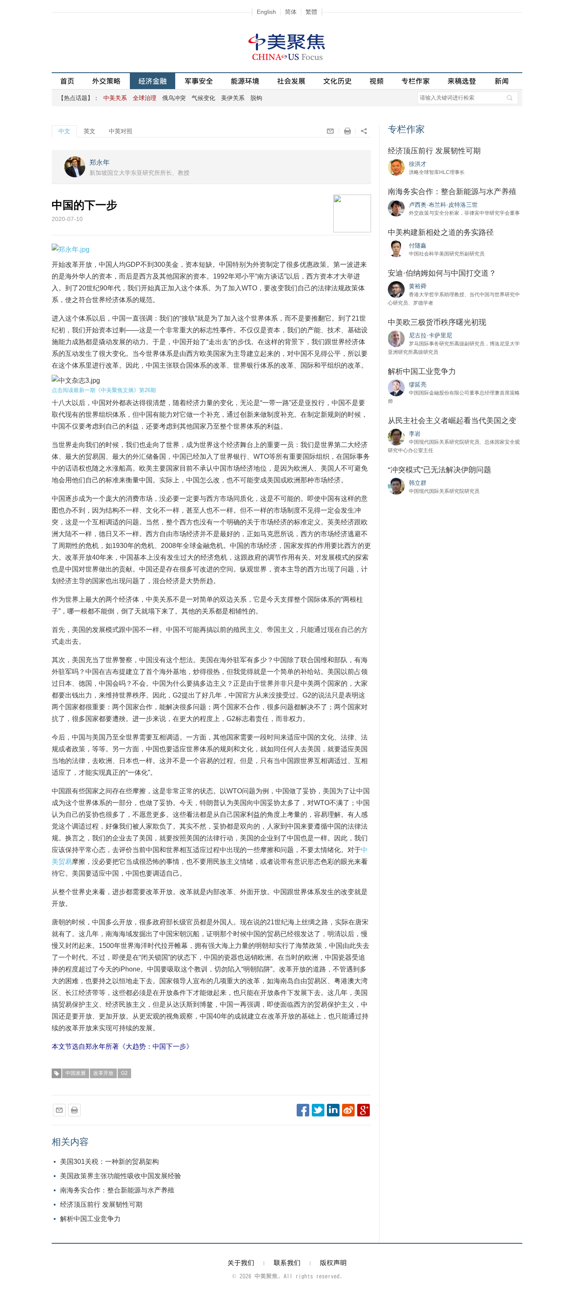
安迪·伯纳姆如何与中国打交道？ (442, 273)
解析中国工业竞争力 (90, 1218)
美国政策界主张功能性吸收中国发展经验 (120, 1175)
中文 (64, 131)
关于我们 (240, 1262)
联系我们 (287, 1262)
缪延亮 (418, 384)
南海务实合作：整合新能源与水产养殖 (117, 1190)
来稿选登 (462, 80)
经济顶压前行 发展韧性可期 (101, 1204)
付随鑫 (418, 245)
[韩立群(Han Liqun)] (396, 485)
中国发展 (76, 1073)
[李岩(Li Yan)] (396, 436)
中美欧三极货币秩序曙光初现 (437, 322)
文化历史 (337, 80)
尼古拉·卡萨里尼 (430, 335)
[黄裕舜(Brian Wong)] (396, 289)
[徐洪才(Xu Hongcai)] (396, 166)
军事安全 (198, 80)
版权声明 (333, 1262)
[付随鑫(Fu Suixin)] (396, 248)
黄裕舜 (418, 286)
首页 (67, 80)
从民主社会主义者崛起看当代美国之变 (452, 420)
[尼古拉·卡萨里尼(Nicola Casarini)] (396, 338)
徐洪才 (418, 164)
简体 (291, 11)
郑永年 (100, 162)
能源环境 (245, 80)
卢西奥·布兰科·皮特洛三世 (443, 204)
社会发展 (291, 80)
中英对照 (120, 131)
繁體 (311, 11)
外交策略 (106, 80)
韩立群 (418, 482)
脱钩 (256, 98)
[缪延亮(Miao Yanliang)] (396, 387)
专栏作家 (415, 80)
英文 (89, 131)
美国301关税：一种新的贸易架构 (109, 1161)
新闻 (502, 80)
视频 (376, 80)
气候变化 (203, 98)
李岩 (415, 433)
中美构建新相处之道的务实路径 (441, 232)
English (266, 11)
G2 (124, 1073)
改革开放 (103, 1073)
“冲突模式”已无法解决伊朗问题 (439, 470)
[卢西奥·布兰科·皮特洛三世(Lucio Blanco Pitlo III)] (396, 207)
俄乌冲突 (174, 98)
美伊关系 (233, 98)
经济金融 (152, 80)
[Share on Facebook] (303, 1110)
